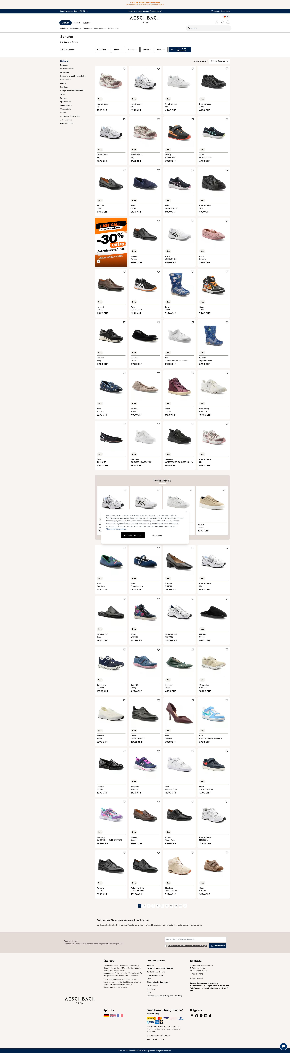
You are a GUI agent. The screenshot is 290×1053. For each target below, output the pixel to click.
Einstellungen (157, 535)
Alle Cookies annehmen (133, 535)
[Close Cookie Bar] (186, 511)
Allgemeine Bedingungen (116, 529)
